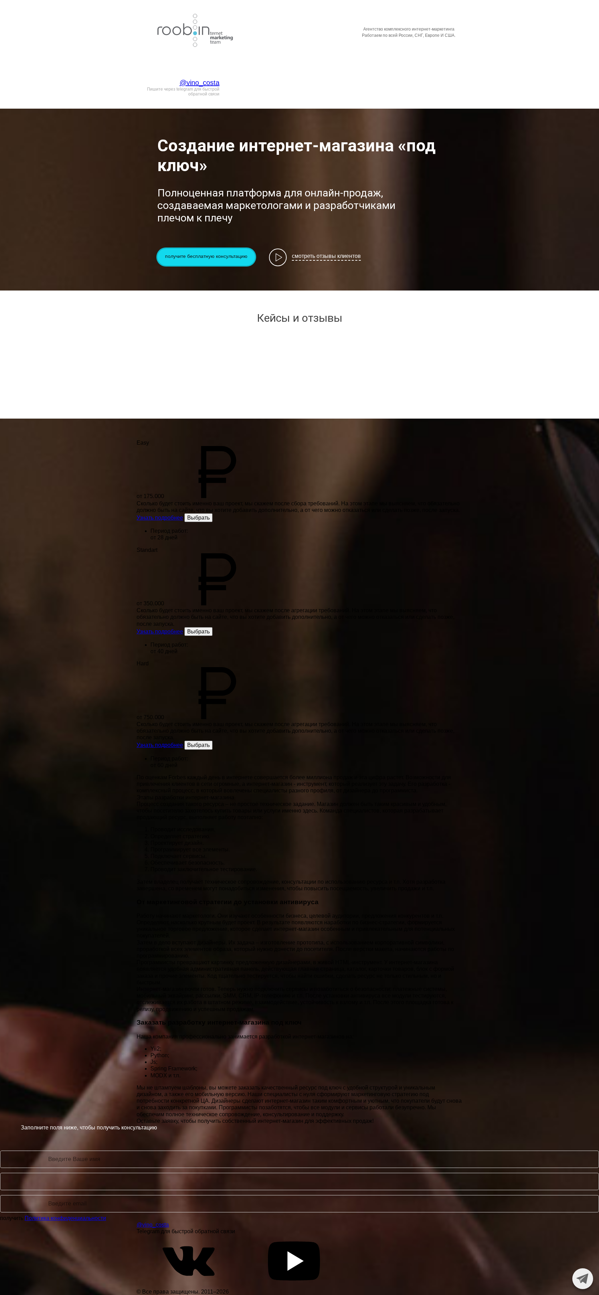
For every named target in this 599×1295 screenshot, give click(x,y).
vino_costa (277, 29)
